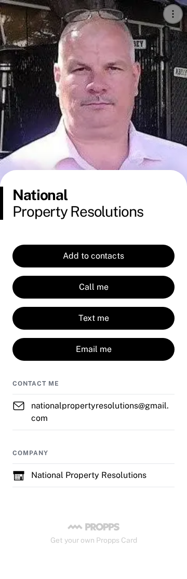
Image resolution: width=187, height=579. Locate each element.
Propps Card (116, 540)
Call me (94, 287)
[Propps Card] (93, 526)
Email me (94, 349)
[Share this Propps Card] (173, 14)
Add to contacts (93, 256)
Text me (93, 318)
